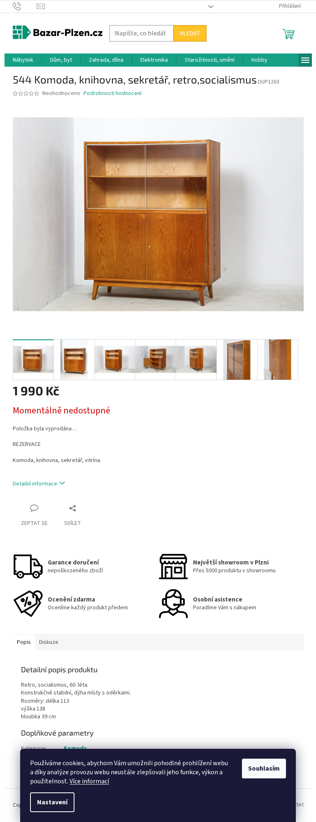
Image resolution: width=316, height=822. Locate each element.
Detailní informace (35, 484)
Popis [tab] (24, 642)
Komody (75, 748)
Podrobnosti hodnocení (113, 94)
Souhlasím (264, 768)
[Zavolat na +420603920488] (25, 6)
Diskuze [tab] (48, 642)
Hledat (190, 33)
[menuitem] (23, 60)
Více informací (89, 781)
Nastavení (52, 802)
